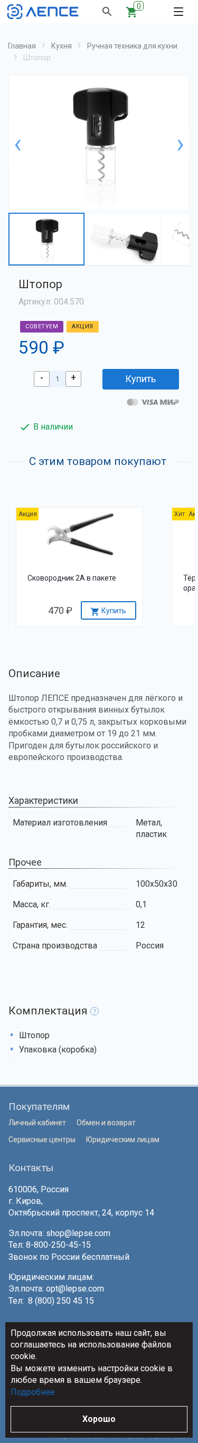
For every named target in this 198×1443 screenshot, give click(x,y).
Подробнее (33, 1392)
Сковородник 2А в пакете (71, 578)
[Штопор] (99, 143)
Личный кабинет (37, 1122)
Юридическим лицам (122, 1139)
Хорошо (99, 1419)
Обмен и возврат (106, 1122)
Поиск (107, 11)
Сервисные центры (42, 1139)
